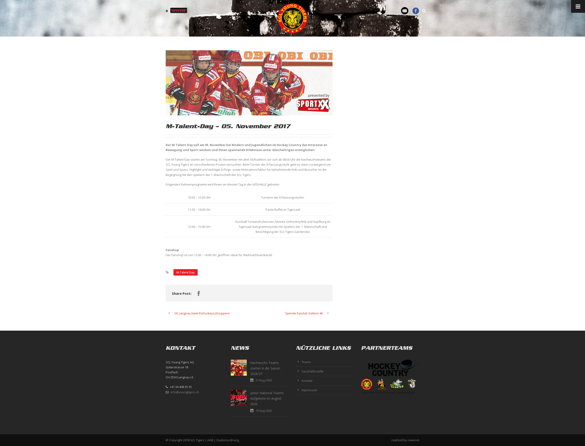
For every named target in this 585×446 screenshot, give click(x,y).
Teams (306, 362)
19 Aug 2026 (263, 411)
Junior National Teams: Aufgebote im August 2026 (267, 398)
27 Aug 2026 (263, 380)
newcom (413, 440)
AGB (210, 440)
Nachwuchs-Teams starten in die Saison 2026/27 (265, 368)
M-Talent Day (185, 272)
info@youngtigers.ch (184, 392)
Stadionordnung (227, 440)
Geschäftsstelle (313, 371)
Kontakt (307, 381)
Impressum (309, 390)
